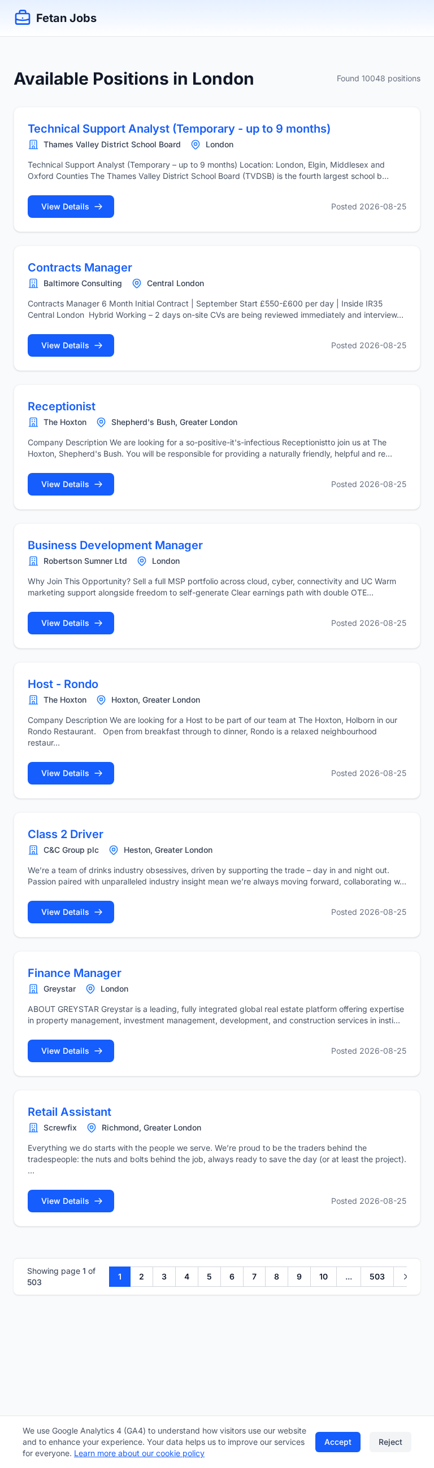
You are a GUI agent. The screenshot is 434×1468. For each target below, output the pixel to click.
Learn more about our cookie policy (139, 1453)
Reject (390, 1442)
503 (377, 1276)
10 (323, 1276)
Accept (337, 1442)
